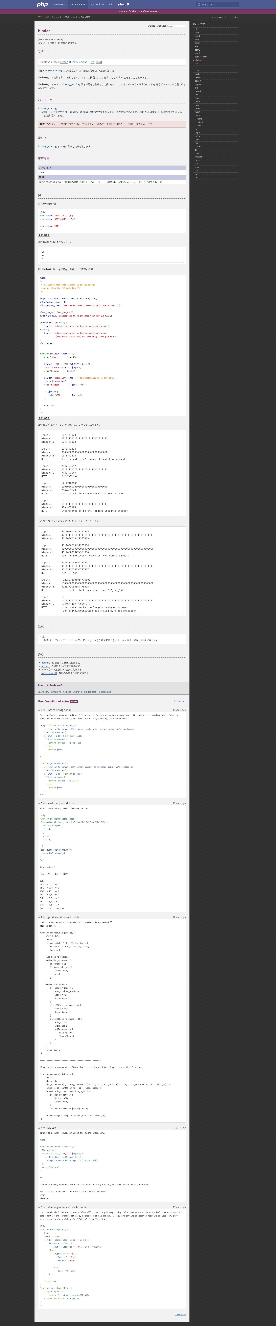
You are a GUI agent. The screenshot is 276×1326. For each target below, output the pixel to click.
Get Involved (97, 4)
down (44, 710)
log (196, 129)
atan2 (197, 50)
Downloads (59, 4)
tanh (197, 177)
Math (75, 17)
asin (197, 39)
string (64, 62)
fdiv (196, 95)
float (99, 62)
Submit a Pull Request (84, 692)
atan (197, 46)
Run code (44, 234)
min (196, 143)
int (92, 62)
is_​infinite (199, 122)
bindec (198, 60)
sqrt (197, 170)
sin (196, 163)
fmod (197, 101)
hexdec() (45, 669)
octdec (198, 146)
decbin (198, 74)
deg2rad (198, 84)
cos (196, 67)
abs (196, 29)
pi (196, 150)
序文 (40, 17)
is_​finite (198, 119)
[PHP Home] (42, 4)
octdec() (45, 666)
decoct (198, 81)
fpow (197, 105)
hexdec (198, 108)
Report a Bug (104, 692)
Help (110, 4)
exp (196, 88)
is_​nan (198, 126)
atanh (197, 53)
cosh (197, 70)
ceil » (235, 17)
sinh (197, 167)
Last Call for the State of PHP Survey (138, 11)
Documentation (78, 4)
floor (197, 98)
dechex (198, 77)
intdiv (197, 115)
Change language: (156, 25)
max (197, 139)
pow (197, 153)
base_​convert (201, 57)
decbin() (45, 662)
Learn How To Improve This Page (54, 692)
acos (197, 32)
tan (196, 174)
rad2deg (198, 157)
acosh (197, 36)
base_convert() (49, 673)
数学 (67, 17)
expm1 (198, 91)
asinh (197, 43)
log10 (197, 132)
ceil (196, 63)
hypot (197, 112)
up (39, 710)
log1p (197, 136)
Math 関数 (85, 17)
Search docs (208, 4)
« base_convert (219, 17)
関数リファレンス (54, 17)
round (197, 160)
